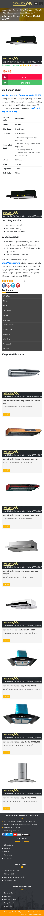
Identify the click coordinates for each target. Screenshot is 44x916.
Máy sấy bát (7, 339)
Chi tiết (6, 414)
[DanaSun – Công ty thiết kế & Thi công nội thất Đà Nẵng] (23, 4)
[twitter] (7, 835)
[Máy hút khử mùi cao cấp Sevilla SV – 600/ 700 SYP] (22, 549)
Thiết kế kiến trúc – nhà (11, 871)
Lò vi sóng (6, 320)
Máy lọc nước (7, 329)
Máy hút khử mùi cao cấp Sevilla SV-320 (19, 798)
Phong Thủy (8, 906)
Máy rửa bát (7, 334)
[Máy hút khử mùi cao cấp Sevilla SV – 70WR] (22, 493)
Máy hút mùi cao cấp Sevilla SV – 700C (19, 630)
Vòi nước (6, 349)
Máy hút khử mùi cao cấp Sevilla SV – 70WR (21, 515)
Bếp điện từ (7, 296)
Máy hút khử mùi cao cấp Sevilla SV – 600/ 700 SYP (21, 572)
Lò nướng (6, 315)
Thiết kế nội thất (9, 874)
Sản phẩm (11, 10)
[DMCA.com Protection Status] (23, 835)
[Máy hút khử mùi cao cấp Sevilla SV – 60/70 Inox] (22, 378)
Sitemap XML (8, 858)
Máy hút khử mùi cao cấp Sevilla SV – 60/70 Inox (21, 401)
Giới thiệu (7, 848)
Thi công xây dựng (10, 880)
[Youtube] (15, 835)
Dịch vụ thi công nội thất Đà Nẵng (14, 877)
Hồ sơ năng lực (8, 845)
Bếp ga (5, 301)
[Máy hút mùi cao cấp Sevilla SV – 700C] (22, 607)
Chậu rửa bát (7, 310)
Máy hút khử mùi (35, 10)
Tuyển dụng (8, 855)
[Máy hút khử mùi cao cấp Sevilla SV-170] (22, 663)
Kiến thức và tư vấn (10, 899)
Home (4, 10)
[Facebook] (3, 835)
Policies (22, 914)
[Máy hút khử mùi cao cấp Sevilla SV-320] (22, 775)
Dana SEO (39, 914)
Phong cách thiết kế (10, 903)
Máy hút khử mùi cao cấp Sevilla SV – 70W (20, 459)
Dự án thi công (8, 893)
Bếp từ (5, 306)
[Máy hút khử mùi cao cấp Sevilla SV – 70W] (22, 437)
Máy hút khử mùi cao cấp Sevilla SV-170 (19, 686)
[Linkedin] (11, 835)
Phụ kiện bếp (22, 10)
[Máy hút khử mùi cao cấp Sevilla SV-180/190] (22, 719)
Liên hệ (6, 851)
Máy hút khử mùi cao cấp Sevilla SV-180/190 (21, 742)
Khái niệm (7, 896)
